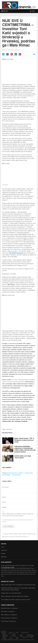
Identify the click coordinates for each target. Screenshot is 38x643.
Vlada (2, 576)
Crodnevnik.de (14, 639)
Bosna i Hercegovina (21, 565)
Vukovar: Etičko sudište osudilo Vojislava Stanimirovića (20, 534)
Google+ (12, 54)
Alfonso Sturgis (5, 618)
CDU (28, 565)
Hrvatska (5, 572)
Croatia (32, 565)
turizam (30, 574)
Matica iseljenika (20, 572)
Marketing (3, 557)
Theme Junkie (30, 639)
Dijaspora (3, 632)
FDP (17, 570)
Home (2, 547)
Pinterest (20, 54)
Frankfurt (21, 570)
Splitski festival (23, 574)
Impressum (4, 550)
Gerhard (25, 570)
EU (9, 633)
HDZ (2, 572)
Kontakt (3, 553)
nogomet (7, 574)
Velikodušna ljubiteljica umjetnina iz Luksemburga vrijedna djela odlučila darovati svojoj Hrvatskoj (25, 449)
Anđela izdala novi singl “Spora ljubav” (22, 456)
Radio (31, 637)
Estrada (32, 568)
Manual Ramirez (5, 608)
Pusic (13, 574)
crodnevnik (9, 429)
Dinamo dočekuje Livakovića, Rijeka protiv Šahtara (14, 596)
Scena (15, 574)
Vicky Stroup (4, 621)
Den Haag (17, 568)
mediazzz (27, 572)
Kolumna (15, 572)
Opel (10, 574)
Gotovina (29, 570)
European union (5, 570)
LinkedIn (16, 54)
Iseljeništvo (10, 572)
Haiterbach (34, 570)
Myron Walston (5, 614)
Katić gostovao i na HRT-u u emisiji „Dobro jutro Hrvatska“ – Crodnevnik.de (17, 474)
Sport (27, 574)
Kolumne (25, 637)
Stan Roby (4, 611)
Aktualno (3, 631)
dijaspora (28, 568)
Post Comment (8, 526)
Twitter (3, 54)
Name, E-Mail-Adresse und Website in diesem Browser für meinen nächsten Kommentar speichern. (17, 514)
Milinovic (3, 574)
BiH (15, 565)
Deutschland (22, 568)
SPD (19, 574)
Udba (34, 574)
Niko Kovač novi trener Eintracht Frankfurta (14, 536)
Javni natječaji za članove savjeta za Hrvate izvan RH (15, 599)
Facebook (7, 54)
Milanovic (34, 572)
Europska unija (13, 570)
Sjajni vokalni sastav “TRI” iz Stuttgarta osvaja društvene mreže (24, 440)
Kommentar (5, 487)
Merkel (30, 572)
